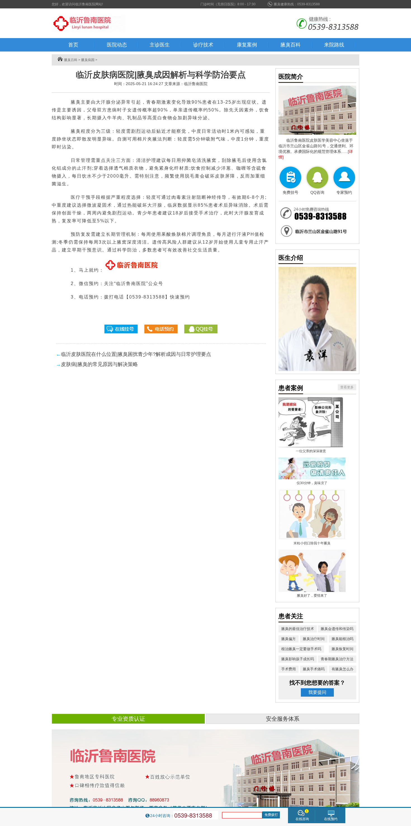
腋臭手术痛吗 (314, 669)
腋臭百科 (70, 60)
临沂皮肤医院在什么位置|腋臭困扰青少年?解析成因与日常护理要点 (136, 354)
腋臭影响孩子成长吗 (297, 659)
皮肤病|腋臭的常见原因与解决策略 (99, 364)
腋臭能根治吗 (342, 639)
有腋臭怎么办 (342, 669)
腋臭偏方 (288, 639)
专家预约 (344, 192)
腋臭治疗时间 (314, 639)
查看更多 (347, 387)
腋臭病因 (88, 60)
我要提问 (317, 692)
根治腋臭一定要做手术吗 (301, 649)
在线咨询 (302, 819)
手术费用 (288, 669)
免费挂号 (290, 192)
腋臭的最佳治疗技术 (297, 629)
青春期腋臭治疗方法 (337, 659)
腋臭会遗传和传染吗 (337, 629)
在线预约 (330, 819)
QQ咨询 (317, 192)
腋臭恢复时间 (342, 649)
